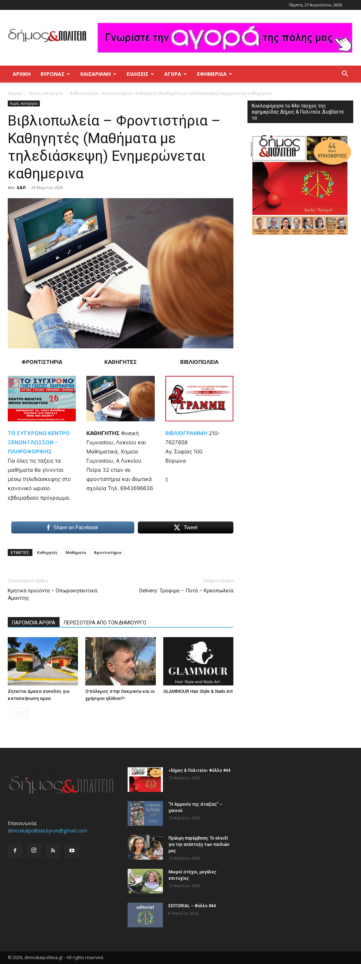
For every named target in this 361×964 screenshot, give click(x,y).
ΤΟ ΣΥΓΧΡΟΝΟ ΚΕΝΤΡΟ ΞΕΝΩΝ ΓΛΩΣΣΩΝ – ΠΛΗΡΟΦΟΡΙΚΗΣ (39, 442)
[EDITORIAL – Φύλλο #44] (145, 915)
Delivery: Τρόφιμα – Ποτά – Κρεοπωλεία (186, 590)
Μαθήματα (76, 552)
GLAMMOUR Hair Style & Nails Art (198, 691)
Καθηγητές (47, 552)
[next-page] (23, 712)
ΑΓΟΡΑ (172, 74)
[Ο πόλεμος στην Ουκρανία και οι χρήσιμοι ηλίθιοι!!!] (120, 661)
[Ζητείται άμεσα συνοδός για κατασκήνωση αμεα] (43, 661)
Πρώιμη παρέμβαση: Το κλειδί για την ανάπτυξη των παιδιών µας (199, 844)
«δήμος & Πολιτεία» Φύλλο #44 (200, 770)
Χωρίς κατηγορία (46, 93)
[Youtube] (72, 851)
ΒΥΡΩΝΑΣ (53, 74)
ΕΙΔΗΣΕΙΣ (137, 74)
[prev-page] (12, 712)
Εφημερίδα (212, 74)
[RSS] (53, 851)
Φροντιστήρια (107, 552)
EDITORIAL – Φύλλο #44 (192, 905)
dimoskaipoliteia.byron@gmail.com (47, 830)
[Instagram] (34, 850)
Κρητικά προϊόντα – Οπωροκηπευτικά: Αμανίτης (53, 594)
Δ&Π (21, 187)
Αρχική (22, 74)
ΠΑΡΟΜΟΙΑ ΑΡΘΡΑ (33, 623)
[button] (344, 74)
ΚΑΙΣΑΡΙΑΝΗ (95, 74)
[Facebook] (15, 851)
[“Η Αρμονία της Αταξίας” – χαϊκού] (145, 813)
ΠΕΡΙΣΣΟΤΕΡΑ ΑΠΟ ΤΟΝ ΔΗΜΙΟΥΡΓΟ (105, 623)
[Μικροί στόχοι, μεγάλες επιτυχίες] (145, 881)
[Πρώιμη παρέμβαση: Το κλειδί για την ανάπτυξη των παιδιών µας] (145, 847)
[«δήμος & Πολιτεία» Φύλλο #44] (145, 779)
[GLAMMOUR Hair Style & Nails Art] (198, 661)
